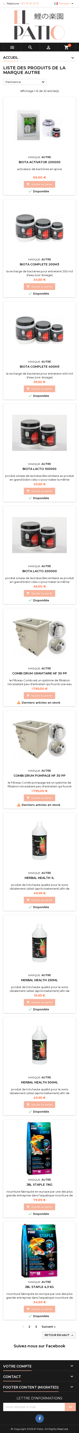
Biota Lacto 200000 (39, 571)
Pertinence (25, 82)
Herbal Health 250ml (39, 980)
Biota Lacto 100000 (39, 469)
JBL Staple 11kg (39, 1185)
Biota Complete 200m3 (39, 264)
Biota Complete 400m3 (39, 366)
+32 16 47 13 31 (29, 3)
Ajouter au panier (39, 184)
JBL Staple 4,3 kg (39, 1287)
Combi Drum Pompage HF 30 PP (39, 775)
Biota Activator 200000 (39, 162)
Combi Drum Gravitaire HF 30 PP (39, 673)
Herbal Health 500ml (39, 1082)
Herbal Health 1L (39, 878)
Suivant (49, 1327)
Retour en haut (59, 1335)
